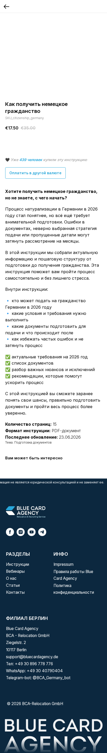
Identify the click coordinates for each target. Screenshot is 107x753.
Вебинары (15, 571)
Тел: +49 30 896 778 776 (29, 663)
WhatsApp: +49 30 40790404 (34, 670)
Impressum (63, 564)
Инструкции (17, 564)
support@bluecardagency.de (32, 656)
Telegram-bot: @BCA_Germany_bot (38, 677)
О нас (11, 578)
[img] (25, 512)
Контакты (15, 592)
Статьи (13, 585)
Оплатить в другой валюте (35, 173)
